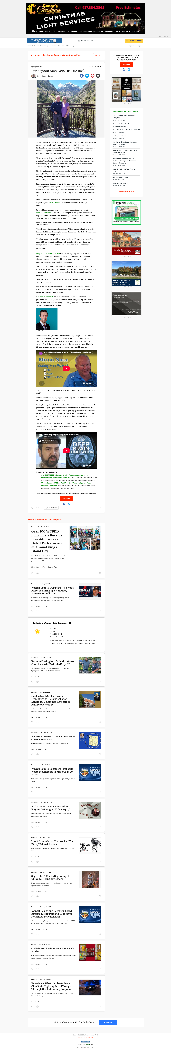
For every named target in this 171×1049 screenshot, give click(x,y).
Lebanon (34, 584)
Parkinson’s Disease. (44, 213)
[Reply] (38, 508)
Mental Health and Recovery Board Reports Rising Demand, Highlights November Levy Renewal (51, 914)
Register (131, 46)
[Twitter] (87, 75)
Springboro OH (36, 67)
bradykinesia (54, 203)
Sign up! (66, 499)
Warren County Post (49, 567)
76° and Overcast (87, 40)
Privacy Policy (90, 1047)
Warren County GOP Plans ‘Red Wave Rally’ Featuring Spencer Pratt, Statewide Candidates (52, 590)
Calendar (35, 46)
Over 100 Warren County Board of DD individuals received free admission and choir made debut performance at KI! (48, 558)
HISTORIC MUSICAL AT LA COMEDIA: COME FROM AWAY (53, 738)
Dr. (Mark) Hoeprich (45, 297)
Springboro (34, 657)
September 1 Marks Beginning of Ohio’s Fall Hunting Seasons (50, 877)
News (29, 46)
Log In (139, 46)
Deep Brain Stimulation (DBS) (48, 253)
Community (44, 46)
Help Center (90, 1038)
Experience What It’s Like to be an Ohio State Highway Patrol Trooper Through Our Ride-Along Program (51, 986)
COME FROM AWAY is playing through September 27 (49, 744)
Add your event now (126, 191)
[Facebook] (82, 75)
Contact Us (81, 1038)
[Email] (98, 75)
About (68, 46)
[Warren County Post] (44, 40)
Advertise (61, 46)
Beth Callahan (42, 76)
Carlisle (33, 944)
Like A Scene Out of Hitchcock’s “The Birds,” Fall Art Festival (52, 843)
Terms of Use (81, 1047)
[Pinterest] (93, 75)
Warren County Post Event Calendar (126, 112)
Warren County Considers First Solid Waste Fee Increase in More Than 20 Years (52, 771)
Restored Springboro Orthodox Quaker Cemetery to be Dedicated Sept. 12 (53, 663)
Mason (33, 527)
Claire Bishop (36, 567)
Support (98, 55)
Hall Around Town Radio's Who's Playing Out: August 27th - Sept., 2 (50, 808)
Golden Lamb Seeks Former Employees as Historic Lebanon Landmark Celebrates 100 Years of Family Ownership (50, 700)
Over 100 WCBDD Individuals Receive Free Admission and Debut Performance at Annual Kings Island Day (47, 541)
